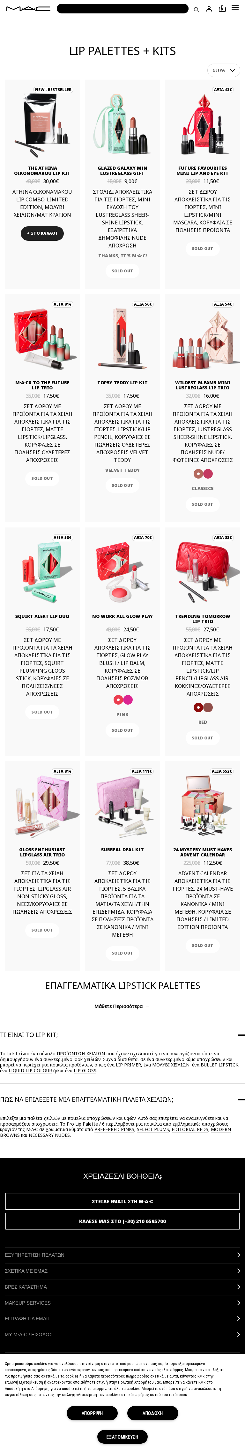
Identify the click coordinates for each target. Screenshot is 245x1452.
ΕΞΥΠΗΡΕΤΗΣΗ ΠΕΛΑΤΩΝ (34, 1255)
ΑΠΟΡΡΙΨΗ (92, 1413)
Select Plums (153, 1129)
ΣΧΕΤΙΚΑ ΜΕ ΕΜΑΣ (26, 1271)
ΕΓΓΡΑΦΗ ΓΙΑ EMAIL (27, 1318)
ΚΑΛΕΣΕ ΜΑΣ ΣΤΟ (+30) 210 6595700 (122, 1221)
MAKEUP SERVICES (28, 1303)
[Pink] (118, 700)
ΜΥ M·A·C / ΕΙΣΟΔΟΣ (28, 1334)
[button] (235, 7)
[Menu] (235, 7)
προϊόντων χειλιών (81, 1053)
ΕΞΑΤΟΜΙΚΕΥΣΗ (122, 1437)
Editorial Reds (190, 1129)
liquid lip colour (30, 1070)
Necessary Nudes (49, 1135)
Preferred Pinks (114, 1129)
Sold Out (122, 271)
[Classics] (198, 474)
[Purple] (128, 700)
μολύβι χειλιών (170, 1065)
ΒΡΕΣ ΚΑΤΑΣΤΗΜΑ (26, 1287)
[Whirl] (208, 707)
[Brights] (208, 474)
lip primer (128, 1065)
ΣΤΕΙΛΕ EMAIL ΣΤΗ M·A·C (122, 1201)
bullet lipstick (219, 1065)
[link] (42, 124)
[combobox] (224, 70)
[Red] (198, 707)
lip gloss (85, 1070)
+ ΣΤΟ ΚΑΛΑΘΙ (42, 233)
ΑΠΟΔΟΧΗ (153, 1413)
